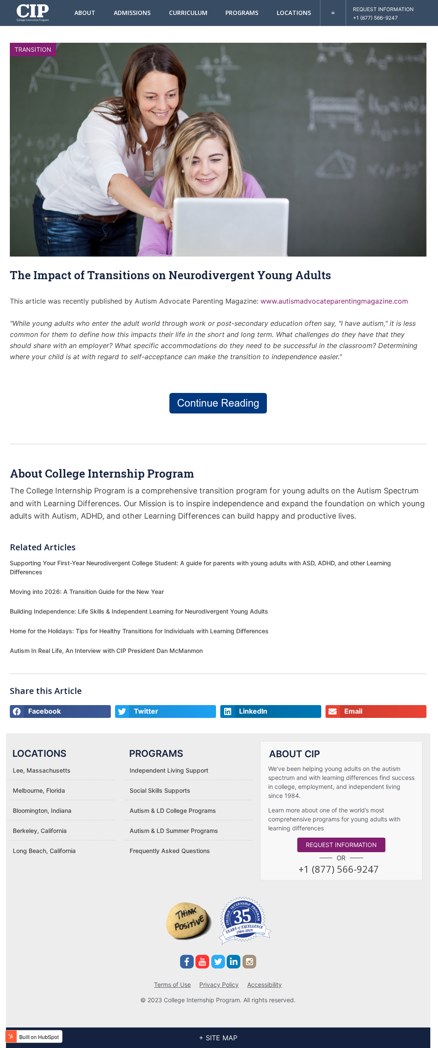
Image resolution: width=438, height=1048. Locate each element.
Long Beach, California (44, 850)
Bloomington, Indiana (42, 810)
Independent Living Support (169, 770)
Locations (294, 13)
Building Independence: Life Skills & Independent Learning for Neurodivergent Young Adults (139, 611)
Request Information (383, 9)
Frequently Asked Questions (170, 850)
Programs (241, 13)
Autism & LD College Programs (173, 810)
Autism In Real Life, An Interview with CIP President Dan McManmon (106, 650)
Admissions (132, 13)
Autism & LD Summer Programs (174, 830)
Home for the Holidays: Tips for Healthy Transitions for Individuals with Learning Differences (139, 631)
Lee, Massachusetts (42, 770)
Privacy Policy (219, 984)
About (84, 13)
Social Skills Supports (160, 790)
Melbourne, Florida (39, 790)
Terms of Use (172, 984)
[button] (339, 868)
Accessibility (264, 984)
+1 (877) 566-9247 (375, 18)
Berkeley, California (40, 830)
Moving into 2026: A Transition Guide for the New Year (87, 591)
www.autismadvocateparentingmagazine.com (334, 301)
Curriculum (188, 13)
